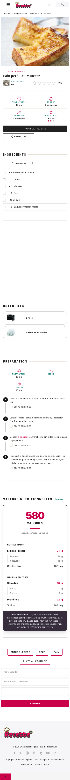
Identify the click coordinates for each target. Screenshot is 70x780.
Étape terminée (22, 407)
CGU (35, 760)
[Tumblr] (41, 753)
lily (12, 84)
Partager (20, 137)
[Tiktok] (55, 753)
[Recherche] (50, 4)
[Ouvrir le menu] (8, 4)
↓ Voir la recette (35, 129)
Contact (45, 764)
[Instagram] (27, 753)
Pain (56, 652)
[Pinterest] (34, 753)
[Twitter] (20, 753)
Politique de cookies (30, 764)
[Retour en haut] (5, 776)
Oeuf (42, 652)
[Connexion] (62, 4)
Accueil (7, 13)
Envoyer (35, 703)
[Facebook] (15, 753)
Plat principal (20, 13)
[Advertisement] (35, 262)
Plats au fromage (35, 661)
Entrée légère (20, 652)
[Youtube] (48, 753)
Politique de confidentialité (51, 760)
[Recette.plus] (25, 6)
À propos (10, 760)
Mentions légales (24, 760)
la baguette (23, 437)
